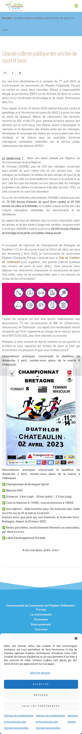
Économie (41, 619)
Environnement (41, 624)
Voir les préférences (41, 706)
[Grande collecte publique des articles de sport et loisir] (5, 73)
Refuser (41, 695)
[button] (76, 638)
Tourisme (40, 629)
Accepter (41, 684)
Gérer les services (40, 672)
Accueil (6, 18)
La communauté (41, 614)
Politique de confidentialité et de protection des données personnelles (18, 721)
